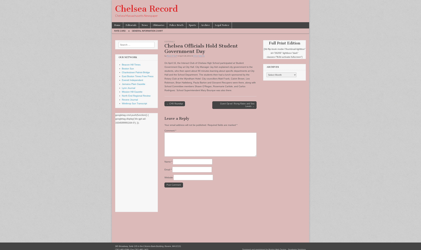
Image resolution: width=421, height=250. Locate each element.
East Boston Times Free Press (137, 76)
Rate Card (120, 31)
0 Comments (199, 56)
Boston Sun (128, 68)
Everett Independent (132, 80)
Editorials (131, 25)
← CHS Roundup (175, 103)
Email (168, 169)
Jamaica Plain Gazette (133, 84)
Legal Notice (222, 25)
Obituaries (158, 25)
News (145, 25)
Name (168, 161)
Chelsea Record (146, 9)
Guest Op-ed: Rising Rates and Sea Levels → (237, 105)
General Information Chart (147, 31)
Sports (192, 25)
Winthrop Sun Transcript (134, 103)
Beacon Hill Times (131, 64)
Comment (170, 130)
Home (117, 25)
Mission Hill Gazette (132, 91)
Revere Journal (130, 99)
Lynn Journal (128, 88)
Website (168, 177)
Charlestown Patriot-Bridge (136, 72)
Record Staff (172, 56)
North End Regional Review (136, 95)
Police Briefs (177, 25)
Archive (205, 25)
